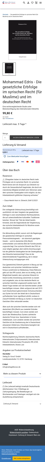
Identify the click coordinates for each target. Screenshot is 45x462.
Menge (5, 134)
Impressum (13, 435)
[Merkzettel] (32, 2)
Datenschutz (34, 432)
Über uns (36, 435)
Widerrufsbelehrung (26, 430)
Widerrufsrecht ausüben (19, 432)
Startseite (5, 14)
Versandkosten (9, 118)
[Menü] (40, 2)
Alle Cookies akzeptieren (22, 458)
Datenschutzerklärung (9, 454)
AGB (16, 430)
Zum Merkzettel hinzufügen (17, 156)
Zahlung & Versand (10, 404)
